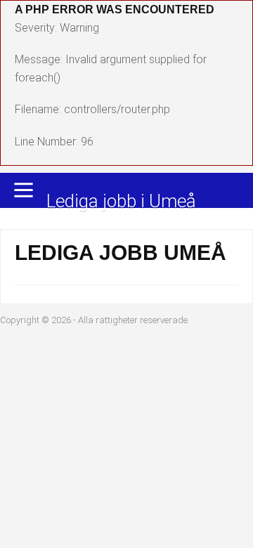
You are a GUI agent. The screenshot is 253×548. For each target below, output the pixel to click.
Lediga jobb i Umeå (121, 202)
